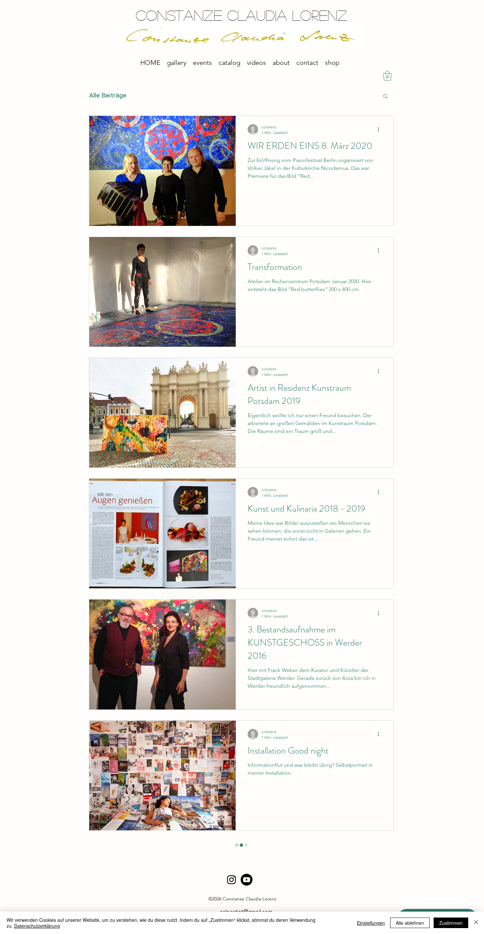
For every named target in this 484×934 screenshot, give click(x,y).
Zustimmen (451, 923)
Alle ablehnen (410, 923)
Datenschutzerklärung (37, 925)
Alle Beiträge (107, 96)
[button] (385, 96)
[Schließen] (476, 923)
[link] (387, 76)
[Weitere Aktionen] (381, 129)
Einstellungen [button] (371, 923)
